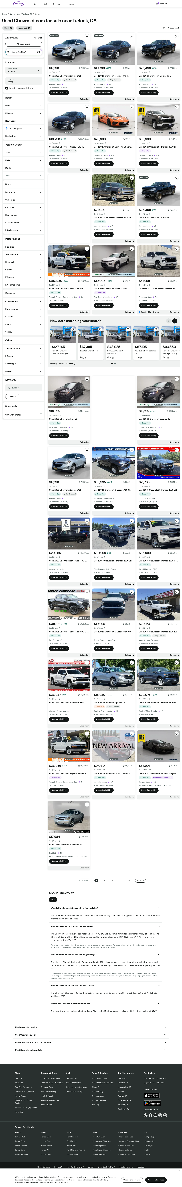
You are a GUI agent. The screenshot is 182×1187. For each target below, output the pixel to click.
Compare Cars (47, 1087)
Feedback (141, 1167)
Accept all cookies (156, 1180)
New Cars (19, 1083)
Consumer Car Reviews (50, 1078)
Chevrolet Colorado (126, 1154)
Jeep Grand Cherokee (102, 1141)
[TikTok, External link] (145, 1115)
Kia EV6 (147, 1154)
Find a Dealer (20, 1096)
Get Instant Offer (73, 1083)
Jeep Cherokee (99, 1154)
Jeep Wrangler (99, 1137)
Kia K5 (146, 1150)
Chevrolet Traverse (126, 1145)
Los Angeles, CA (124, 1087)
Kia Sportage (149, 1137)
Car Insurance (98, 1096)
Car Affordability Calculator (103, 1083)
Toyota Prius (20, 1141)
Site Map (95, 1104)
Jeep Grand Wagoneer (102, 1150)
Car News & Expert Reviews (52, 1083)
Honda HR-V (46, 1154)
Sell (45, 4)
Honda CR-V (46, 1137)
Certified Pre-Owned (23, 1087)
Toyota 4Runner (21, 1154)
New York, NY (123, 1104)
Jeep (95, 1132)
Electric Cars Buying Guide (26, 1107)
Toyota (17, 1132)
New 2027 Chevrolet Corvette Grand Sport (60, 352)
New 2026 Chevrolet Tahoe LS (90, 352)
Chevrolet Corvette (126, 1137)
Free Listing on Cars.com (76, 1087)
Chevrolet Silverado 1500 (128, 1141)
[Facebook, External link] (150, 1115)
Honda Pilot (45, 1150)
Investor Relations (74, 1167)
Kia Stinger (148, 1145)
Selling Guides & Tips (74, 1091)
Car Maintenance (99, 1100)
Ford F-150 (71, 1145)
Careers (91, 1167)
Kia (145, 1132)
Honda (43, 1132)
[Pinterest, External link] (165, 1115)
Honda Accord (46, 1145)
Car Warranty (97, 1091)
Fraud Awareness (126, 1167)
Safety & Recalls (47, 1096)
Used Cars (19, 1078)
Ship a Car (96, 1087)
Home (4, 14)
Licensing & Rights (105, 1167)
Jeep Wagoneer (99, 1145)
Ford (69, 1132)
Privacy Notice (43, 1177)
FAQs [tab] (53, 900)
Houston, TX (123, 1083)
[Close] (179, 1171)
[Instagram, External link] (160, 1115)
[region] (91, 1177)
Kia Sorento (149, 1141)
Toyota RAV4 (20, 1137)
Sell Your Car (71, 1078)
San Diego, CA (123, 1109)
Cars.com (112, 1177)
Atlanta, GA (122, 1096)
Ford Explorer (72, 1154)
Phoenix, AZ (123, 1091)
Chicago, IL (122, 1078)
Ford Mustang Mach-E (76, 1150)
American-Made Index (50, 1100)
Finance (71, 4)
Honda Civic (45, 1141)
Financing (19, 1112)
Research (57, 4)
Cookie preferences (132, 1180)
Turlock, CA (27, 14)
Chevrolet (122, 1132)
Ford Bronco (72, 1141)
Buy (35, 4)
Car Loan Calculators (100, 1078)
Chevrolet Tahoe (125, 1150)
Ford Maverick (72, 1137)
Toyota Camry (20, 1150)
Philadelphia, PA (124, 1100)
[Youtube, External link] (155, 1115)
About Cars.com (43, 1167)
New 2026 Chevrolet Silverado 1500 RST (115, 352)
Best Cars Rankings (48, 1091)
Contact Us (58, 1167)
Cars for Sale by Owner (24, 1091)
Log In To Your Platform (153, 1083)
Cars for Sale (14, 14)
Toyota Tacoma (21, 1145)
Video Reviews (46, 1104)
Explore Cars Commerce (154, 1078)
